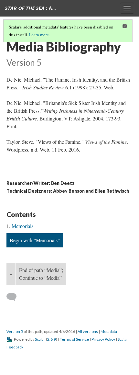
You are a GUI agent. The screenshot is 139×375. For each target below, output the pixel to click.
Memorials (22, 225)
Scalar (40, 339)
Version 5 (14, 331)
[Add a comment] (14, 297)
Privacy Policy (103, 339)
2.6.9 (51, 339)
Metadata (109, 331)
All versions (88, 331)
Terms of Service (74, 339)
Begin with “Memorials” (35, 240)
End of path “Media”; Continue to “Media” (41, 274)
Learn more (39, 35)
